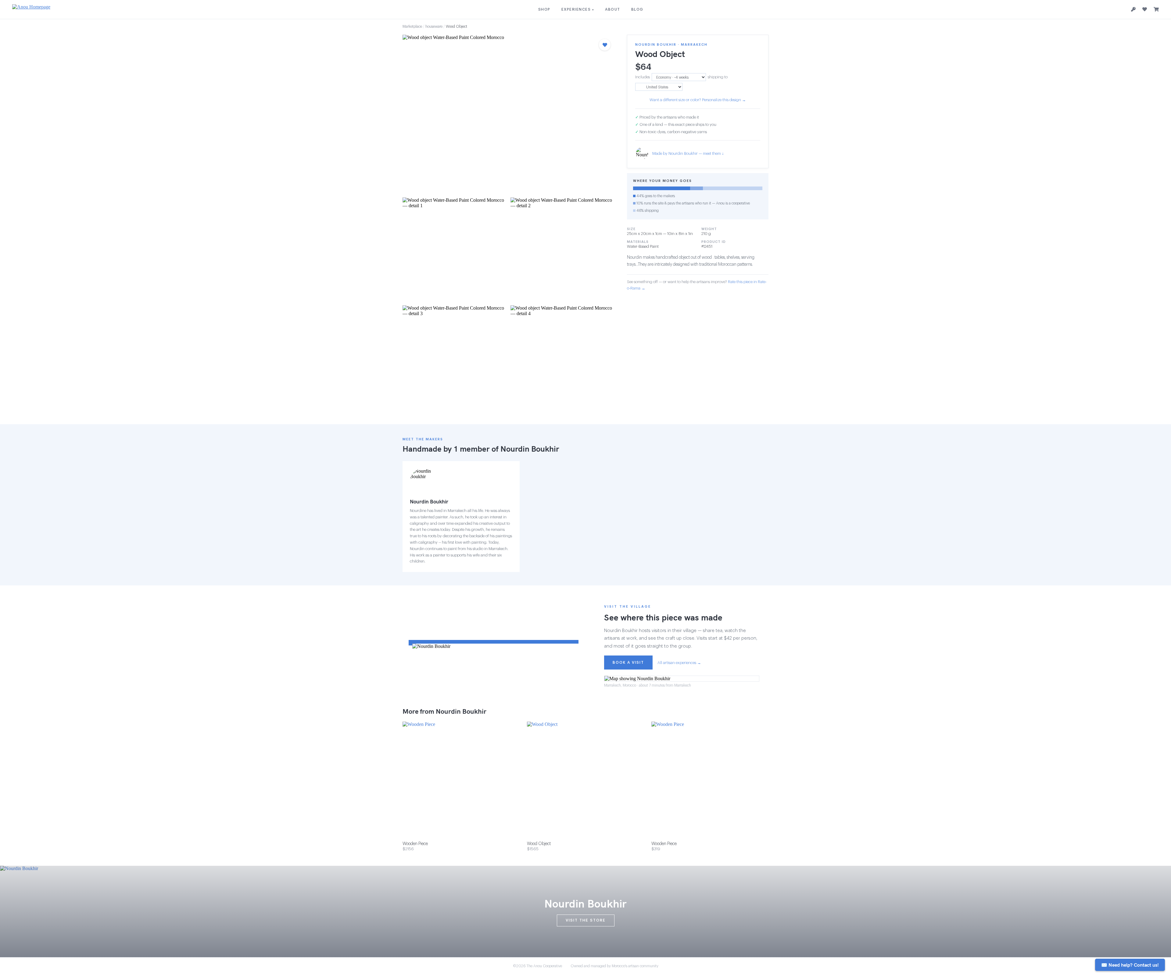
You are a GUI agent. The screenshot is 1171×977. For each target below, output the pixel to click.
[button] (509, 114)
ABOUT (612, 9)
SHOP (544, 9)
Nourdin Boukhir (529, 449)
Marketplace (412, 26)
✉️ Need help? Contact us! (1130, 965)
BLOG (637, 9)
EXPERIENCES (577, 9)
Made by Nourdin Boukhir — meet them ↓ (688, 153)
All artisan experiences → (679, 663)
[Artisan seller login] (1133, 9)
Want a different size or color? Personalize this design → (698, 100)
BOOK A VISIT (628, 662)
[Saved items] (1144, 9)
